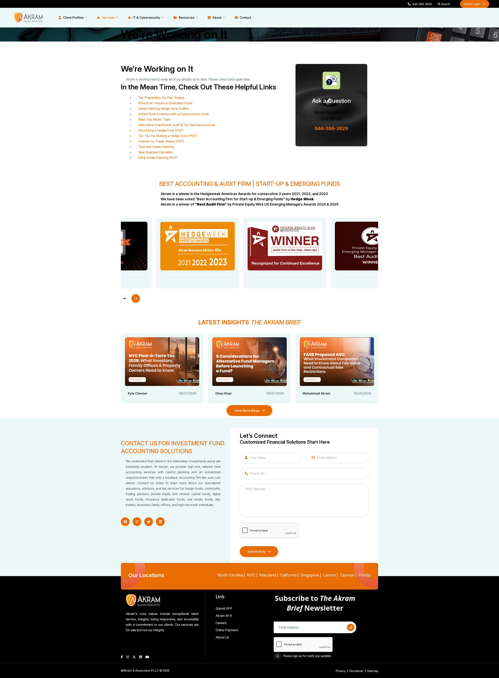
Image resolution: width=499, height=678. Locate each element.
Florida (364, 575)
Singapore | (311, 575)
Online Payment (227, 630)
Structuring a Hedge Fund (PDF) (161, 130)
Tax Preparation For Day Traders (161, 98)
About (216, 17)
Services (108, 17)
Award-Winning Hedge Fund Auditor (163, 108)
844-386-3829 (422, 4)
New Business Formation (155, 152)
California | (289, 575)
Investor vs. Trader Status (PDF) (161, 141)
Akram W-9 (224, 616)
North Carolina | (231, 575)
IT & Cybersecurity (146, 17)
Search (445, 4)
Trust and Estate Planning (156, 147)
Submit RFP (224, 608)
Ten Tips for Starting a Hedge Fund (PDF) (167, 136)
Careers (221, 623)
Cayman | (348, 575)
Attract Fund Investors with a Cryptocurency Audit (173, 114)
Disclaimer (356, 671)
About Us (222, 637)
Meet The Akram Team (154, 119)
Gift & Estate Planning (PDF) (158, 158)
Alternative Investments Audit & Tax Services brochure (176, 125)
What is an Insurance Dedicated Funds (165, 103)
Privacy (341, 671)
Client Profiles (73, 17)
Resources (186, 17)
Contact (245, 17)
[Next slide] (135, 298)
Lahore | (330, 575)
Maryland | (268, 575)
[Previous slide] (125, 298)
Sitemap (372, 671)
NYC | (252, 575)
